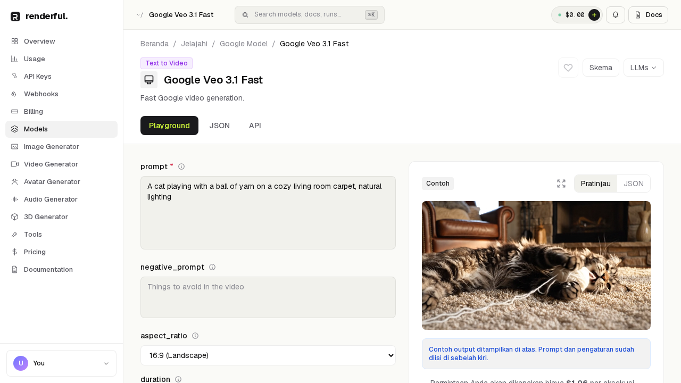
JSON (219, 125)
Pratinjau (596, 183)
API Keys (38, 76)
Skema (600, 67)
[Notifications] (615, 14)
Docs (654, 14)
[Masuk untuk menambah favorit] (568, 67)
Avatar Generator (52, 181)
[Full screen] (561, 183)
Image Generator (51, 146)
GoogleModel (244, 43)
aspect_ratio (163, 335)
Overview (39, 41)
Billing (33, 111)
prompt (156, 166)
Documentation (48, 269)
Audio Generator (51, 199)
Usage (34, 58)
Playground (169, 125)
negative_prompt (172, 267)
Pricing (35, 251)
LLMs (639, 67)
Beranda (154, 43)
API (255, 125)
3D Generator (46, 216)
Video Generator (51, 164)
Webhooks (41, 93)
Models (36, 129)
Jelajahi (194, 43)
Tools (33, 234)
